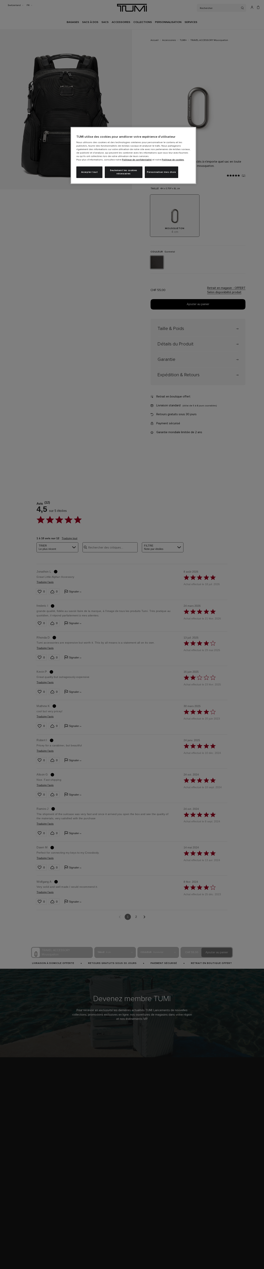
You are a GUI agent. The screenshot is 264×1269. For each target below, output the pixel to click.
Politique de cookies (173, 160)
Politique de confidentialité (137, 160)
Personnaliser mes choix (161, 172)
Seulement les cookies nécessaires (123, 172)
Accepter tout (89, 172)
